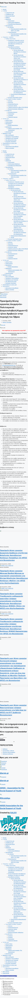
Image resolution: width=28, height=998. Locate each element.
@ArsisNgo (5, 798)
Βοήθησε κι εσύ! (7, 133)
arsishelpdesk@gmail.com (9, 365)
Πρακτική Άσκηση (12, 117)
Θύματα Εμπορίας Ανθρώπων (15, 109)
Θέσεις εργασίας (9, 148)
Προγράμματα (9, 25)
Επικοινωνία (6, 973)
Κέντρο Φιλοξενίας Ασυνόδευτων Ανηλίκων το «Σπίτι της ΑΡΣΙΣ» (21, 79)
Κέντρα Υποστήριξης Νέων (15, 97)
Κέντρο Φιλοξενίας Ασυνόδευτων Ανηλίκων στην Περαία (20, 68)
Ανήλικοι (10, 935)
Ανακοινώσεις (9, 122)
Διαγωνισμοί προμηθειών (11, 146)
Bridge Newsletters (13, 125)
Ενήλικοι (10, 937)
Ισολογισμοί (11, 20)
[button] (8, 976)
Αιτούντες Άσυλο (12, 105)
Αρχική (4, 9)
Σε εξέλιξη (11, 27)
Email (1, 738)
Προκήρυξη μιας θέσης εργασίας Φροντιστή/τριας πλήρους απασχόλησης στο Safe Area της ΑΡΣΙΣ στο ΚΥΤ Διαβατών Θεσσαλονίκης (13, 710)
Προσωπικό (11, 113)
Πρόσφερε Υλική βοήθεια (12, 136)
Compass (10, 115)
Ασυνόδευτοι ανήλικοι (14, 47)
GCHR (12, 96)
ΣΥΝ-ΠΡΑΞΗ (11, 930)
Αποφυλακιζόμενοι (13, 104)
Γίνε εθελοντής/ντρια (10, 140)
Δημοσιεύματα (9, 131)
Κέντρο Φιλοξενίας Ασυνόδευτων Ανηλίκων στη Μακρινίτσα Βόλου (20, 63)
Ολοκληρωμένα (12, 32)
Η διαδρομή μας (9, 14)
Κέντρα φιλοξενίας (16, 48)
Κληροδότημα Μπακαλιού (14, 24)
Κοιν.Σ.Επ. (10, 102)
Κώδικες (7, 17)
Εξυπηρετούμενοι (12, 112)
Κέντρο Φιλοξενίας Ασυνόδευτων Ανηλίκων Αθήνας (20, 51)
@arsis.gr (4, 773)
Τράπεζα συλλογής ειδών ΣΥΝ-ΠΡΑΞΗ (18, 107)
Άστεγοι (10, 100)
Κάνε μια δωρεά (9, 135)
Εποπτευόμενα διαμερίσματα (18, 94)
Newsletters (8, 123)
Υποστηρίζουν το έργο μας (10, 143)
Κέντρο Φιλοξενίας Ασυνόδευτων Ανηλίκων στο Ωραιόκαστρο (20, 91)
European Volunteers (10, 141)
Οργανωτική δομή (10, 16)
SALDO (13, 813)
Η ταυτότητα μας (9, 12)
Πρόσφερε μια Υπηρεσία (11, 138)
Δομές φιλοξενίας (15, 878)
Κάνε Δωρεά (6, 971)
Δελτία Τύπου (8, 120)
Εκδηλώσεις (8, 127)
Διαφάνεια (8, 19)
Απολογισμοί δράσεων (14, 22)
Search (2, 292)
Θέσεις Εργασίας (7, 322)
